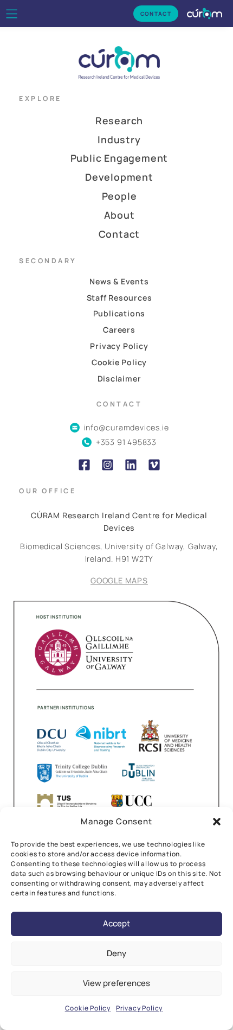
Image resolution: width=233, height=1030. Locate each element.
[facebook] (84, 465)
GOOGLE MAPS (119, 580)
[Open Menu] (11, 14)
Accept (116, 923)
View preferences (116, 983)
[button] (216, 821)
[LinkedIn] (131, 465)
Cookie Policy (88, 1008)
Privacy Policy (139, 1008)
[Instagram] (107, 465)
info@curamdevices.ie (126, 427)
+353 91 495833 (126, 442)
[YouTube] (154, 465)
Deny (116, 953)
